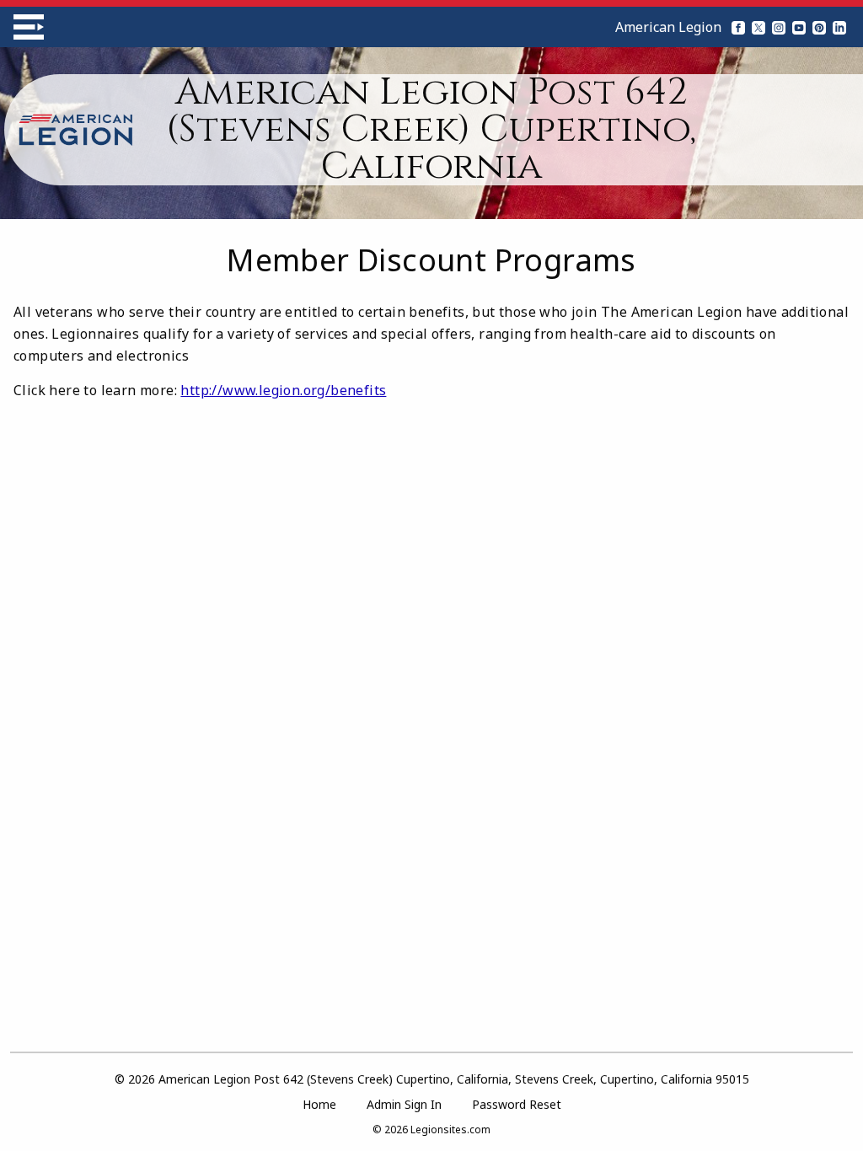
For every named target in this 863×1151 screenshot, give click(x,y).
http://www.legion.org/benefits (283, 390)
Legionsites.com (450, 1129)
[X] (758, 27)
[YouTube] (799, 27)
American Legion (668, 27)
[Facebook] (738, 27)
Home (319, 1104)
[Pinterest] (819, 27)
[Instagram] (779, 27)
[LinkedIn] (839, 27)
